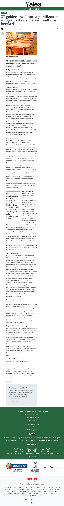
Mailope (16, 493)
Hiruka (57, 491)
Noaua (23, 493)
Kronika (9, 493)
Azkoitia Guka (20, 489)
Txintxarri (54, 493)
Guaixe (33, 491)
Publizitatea (29, 453)
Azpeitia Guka (9, 489)
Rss (58, 453)
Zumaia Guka (33, 495)
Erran (42, 489)
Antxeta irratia (48, 487)
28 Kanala (42, 495)
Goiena (14, 491)
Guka (39, 491)
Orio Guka (45, 493)
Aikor (14, 487)
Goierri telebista (23, 491)
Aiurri (21, 487)
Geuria (7, 491)
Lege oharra (19, 453)
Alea (26, 487)
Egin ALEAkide (32, 456)
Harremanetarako (48, 453)
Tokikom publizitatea (32, 502)
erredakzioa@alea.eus (23, 376)
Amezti (32, 487)
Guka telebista (48, 491)
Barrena (29, 489)
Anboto (39, 487)
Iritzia (9, 382)
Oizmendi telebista (33, 493)
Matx (26, 499)
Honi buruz (8, 453)
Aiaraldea (8, 487)
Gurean (32, 499)
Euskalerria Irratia (53, 489)
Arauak (38, 453)
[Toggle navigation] (2, 4)
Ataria (58, 487)
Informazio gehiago (13, 401)
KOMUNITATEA (32, 9)
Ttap (38, 499)
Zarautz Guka (23, 495)
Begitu (36, 489)
